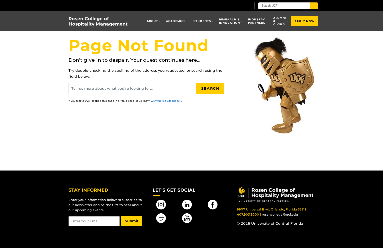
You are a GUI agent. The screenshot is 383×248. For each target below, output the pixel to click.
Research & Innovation (229, 21)
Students (202, 21)
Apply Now (305, 21)
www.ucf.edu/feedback (166, 100)
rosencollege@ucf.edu (280, 214)
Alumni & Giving (279, 21)
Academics (176, 21)
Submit (132, 221)
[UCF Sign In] (237, 6)
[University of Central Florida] (101, 5)
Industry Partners (257, 21)
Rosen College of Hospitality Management (98, 21)
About (152, 21)
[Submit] (314, 5)
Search (210, 88)
